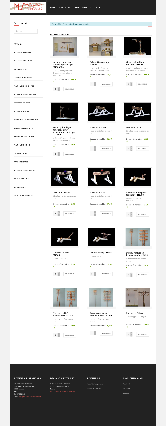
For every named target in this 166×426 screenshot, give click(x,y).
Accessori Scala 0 (21, 111)
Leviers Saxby (97, 252)
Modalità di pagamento (95, 384)
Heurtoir (94, 127)
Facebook (126, 384)
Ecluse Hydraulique (100, 62)
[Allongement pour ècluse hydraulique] (65, 46)
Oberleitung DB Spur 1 (23, 196)
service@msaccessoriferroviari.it (62, 391)
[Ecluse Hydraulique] (101, 46)
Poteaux (130, 313)
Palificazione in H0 (22, 145)
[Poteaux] (138, 297)
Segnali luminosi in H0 (23, 128)
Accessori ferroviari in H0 (25, 94)
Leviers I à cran (61, 252)
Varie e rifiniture (21, 162)
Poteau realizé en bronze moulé (135, 254)
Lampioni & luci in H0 (22, 78)
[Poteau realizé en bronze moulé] (138, 237)
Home (52, 7)
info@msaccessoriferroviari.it (30, 397)
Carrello (86, 7)
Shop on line (64, 7)
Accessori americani (22, 52)
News (76, 7)
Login (97, 7)
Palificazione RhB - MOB (24, 86)
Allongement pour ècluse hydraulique (63, 63)
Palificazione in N (21, 179)
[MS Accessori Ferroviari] (28, 7)
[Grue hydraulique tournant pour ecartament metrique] (64, 111)
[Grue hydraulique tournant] (137, 46)
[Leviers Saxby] (101, 237)
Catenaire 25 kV (20, 69)
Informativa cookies (94, 388)
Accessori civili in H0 (23, 61)
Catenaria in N (20, 187)
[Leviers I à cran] (64, 237)
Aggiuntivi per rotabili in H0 (26, 120)
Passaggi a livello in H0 (24, 136)
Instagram (126, 388)
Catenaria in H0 (20, 153)
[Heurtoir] (101, 111)
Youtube (126, 393)
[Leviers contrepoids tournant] (137, 176)
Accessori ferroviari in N (24, 170)
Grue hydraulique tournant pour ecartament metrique (64, 129)
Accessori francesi (22, 103)
